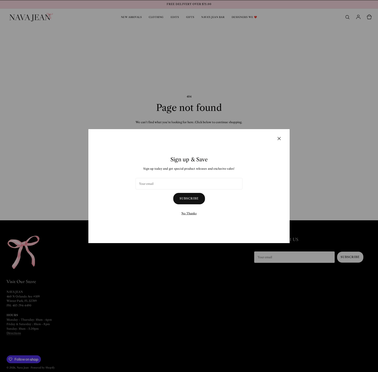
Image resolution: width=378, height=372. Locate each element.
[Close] (279, 138)
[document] (189, 186)
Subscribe (189, 198)
